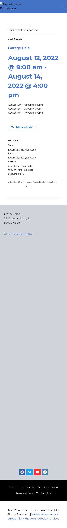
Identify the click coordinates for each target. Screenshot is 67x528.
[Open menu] (64, 7)
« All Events (15, 39)
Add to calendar (24, 127)
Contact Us (43, 493)
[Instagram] (45, 472)
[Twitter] (29, 472)
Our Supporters (48, 487)
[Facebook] (22, 472)
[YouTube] (37, 472)
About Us (28, 487)
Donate (13, 487)
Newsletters (24, 493)
